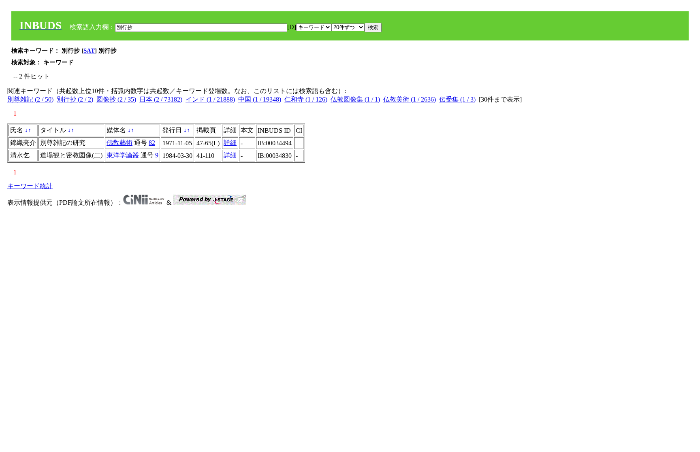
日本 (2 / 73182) (160, 99)
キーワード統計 (30, 185)
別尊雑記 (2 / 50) (30, 99)
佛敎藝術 (119, 142)
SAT (89, 50)
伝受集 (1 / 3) (457, 99)
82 (152, 142)
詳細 (230, 142)
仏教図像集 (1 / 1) (355, 99)
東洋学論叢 (123, 155)
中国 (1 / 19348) (259, 99)
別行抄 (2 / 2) (75, 99)
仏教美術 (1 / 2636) (409, 99)
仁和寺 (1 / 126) (305, 99)
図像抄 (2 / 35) (116, 99)
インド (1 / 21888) (210, 99)
